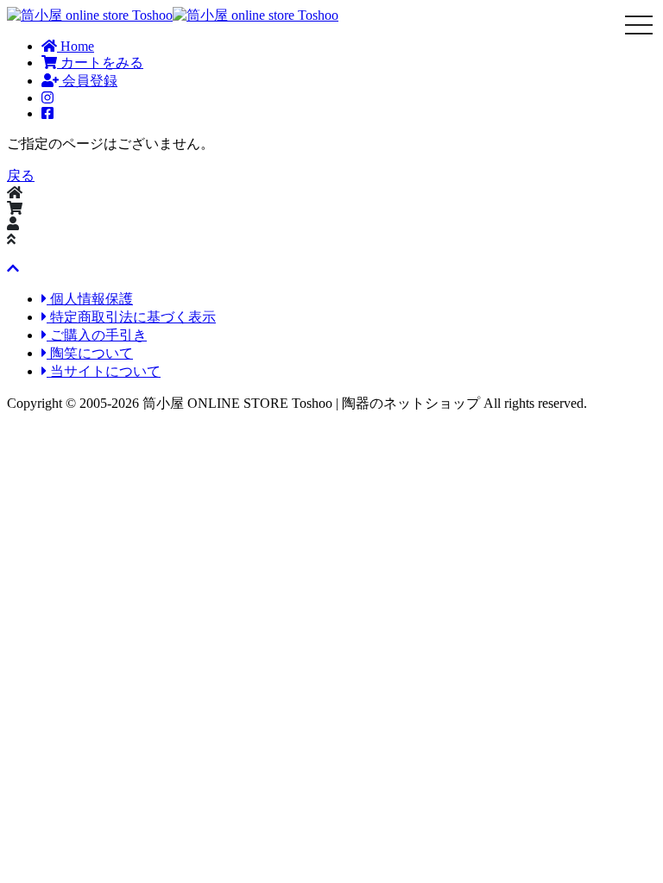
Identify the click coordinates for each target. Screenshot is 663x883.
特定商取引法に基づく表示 (131, 317)
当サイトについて (104, 371)
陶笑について (90, 353)
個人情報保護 (90, 298)
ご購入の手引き (97, 335)
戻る (21, 175)
